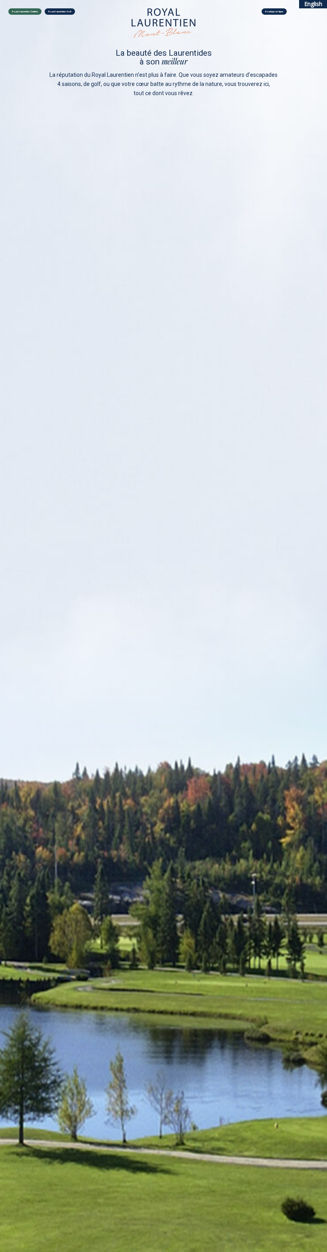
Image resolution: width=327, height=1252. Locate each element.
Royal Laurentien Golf (59, 11)
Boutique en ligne (274, 11)
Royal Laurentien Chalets (25, 11)
